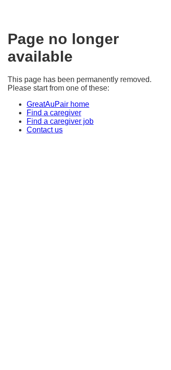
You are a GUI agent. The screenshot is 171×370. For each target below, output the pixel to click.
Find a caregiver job (60, 121)
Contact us (45, 130)
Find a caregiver (54, 113)
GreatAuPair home (58, 104)
